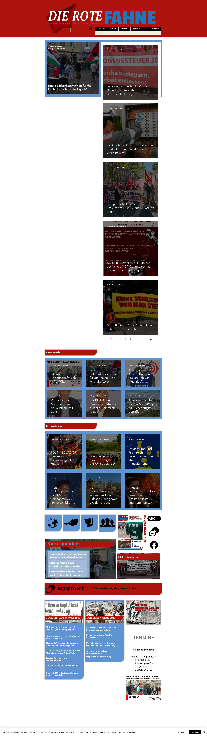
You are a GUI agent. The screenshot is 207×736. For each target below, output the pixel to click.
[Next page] (146, 339)
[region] (53, 523)
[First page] (111, 339)
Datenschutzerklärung (126, 732)
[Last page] (151, 339)
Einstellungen (180, 732)
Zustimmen (195, 732)
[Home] (90, 28)
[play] (155, 577)
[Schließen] (204, 732)
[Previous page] (116, 339)
